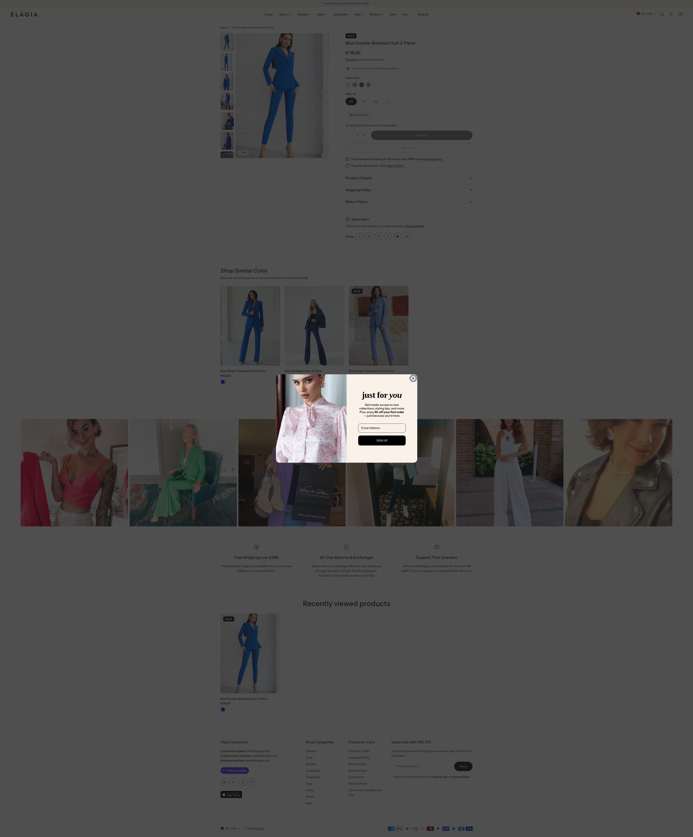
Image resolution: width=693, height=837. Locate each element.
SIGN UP (382, 440)
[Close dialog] (413, 378)
